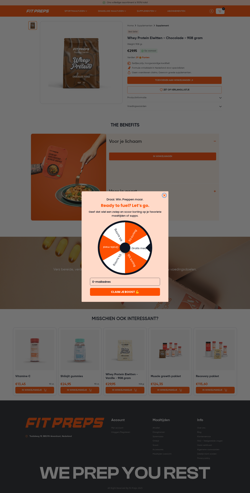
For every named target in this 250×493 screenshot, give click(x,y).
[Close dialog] (164, 195)
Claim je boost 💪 (125, 292)
